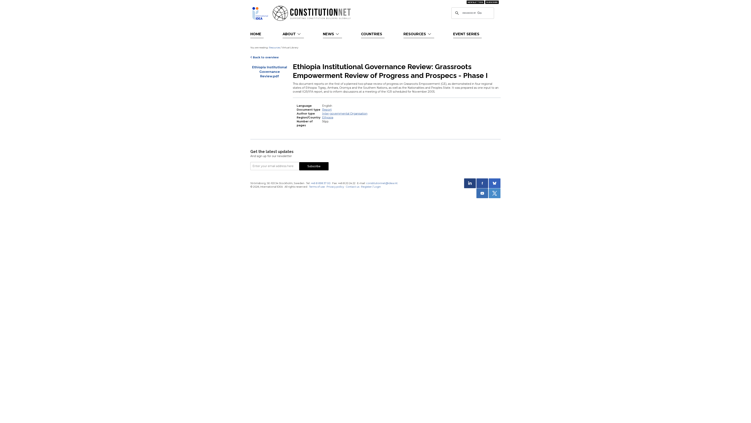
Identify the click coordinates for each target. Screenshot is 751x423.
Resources (415, 34)
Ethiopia (327, 117)
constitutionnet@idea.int (382, 183)
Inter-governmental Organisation (344, 113)
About (290, 34)
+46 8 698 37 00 (321, 183)
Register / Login (371, 186)
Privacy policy (335, 186)
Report (327, 109)
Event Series (466, 34)
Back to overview (266, 57)
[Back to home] (260, 13)
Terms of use (317, 186)
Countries (371, 34)
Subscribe (492, 2)
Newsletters (475, 2)
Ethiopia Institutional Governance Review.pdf (269, 71)
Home (255, 34)
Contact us (352, 186)
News (329, 34)
